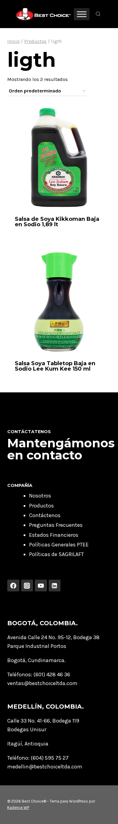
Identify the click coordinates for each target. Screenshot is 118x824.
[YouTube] (41, 586)
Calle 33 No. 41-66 (28, 720)
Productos (41, 505)
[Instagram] (27, 586)
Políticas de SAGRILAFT (56, 554)
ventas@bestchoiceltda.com (42, 683)
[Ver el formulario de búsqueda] (98, 14)
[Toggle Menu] (82, 14)
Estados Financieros (53, 535)
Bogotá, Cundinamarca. (36, 660)
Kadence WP (18, 807)
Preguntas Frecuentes (56, 525)
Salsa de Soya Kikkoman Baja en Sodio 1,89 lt (57, 222)
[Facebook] (13, 586)
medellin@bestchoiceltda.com (44, 766)
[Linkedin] (55, 586)
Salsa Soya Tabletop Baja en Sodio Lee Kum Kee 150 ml (55, 366)
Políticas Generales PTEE (59, 544)
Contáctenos (45, 515)
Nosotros (40, 495)
